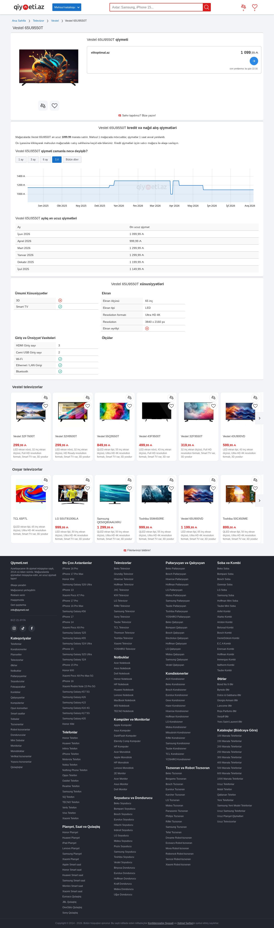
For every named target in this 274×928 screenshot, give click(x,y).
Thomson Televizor (124, 632)
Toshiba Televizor (123, 638)
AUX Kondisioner (175, 679)
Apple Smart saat (71, 864)
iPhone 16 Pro (70, 568)
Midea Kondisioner (176, 727)
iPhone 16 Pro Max (72, 606)
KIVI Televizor (121, 595)
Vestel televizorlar (27, 387)
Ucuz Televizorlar (226, 821)
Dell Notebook (122, 673)
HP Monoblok (121, 762)
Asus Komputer (122, 730)
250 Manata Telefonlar (229, 752)
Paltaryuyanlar (18, 676)
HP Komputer (121, 746)
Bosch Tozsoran (174, 784)
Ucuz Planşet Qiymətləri (230, 816)
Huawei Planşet (71, 837)
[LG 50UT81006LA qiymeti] (73, 494)
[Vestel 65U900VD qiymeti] (199, 494)
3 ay (33, 159)
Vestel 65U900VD (192, 518)
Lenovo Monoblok (124, 768)
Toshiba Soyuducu (124, 857)
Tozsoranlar (17, 724)
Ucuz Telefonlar (225, 784)
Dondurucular (18, 735)
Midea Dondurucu (124, 889)
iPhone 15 (68, 649)
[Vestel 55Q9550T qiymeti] (115, 412)
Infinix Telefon (69, 748)
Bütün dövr (72, 159)
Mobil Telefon (224, 789)
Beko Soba (223, 568)
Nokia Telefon (69, 764)
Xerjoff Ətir (223, 716)
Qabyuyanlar (18, 697)
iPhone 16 (68, 681)
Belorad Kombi (225, 627)
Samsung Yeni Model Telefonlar (234, 805)
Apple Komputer (123, 725)
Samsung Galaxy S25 (74, 632)
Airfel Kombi (223, 611)
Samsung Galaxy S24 (74, 659)
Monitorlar (16, 745)
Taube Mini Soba (226, 606)
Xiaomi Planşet (70, 859)
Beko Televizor (122, 568)
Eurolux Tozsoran (175, 789)
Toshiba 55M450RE (151, 518)
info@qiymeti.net (20, 610)
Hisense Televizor (123, 579)
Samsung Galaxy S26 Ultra (77, 584)
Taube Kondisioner (176, 748)
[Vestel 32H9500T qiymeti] (73, 412)
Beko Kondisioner (175, 684)
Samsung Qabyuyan (177, 659)
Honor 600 (68, 670)
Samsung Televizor (124, 611)
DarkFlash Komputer (125, 735)
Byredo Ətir (223, 689)
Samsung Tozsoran (176, 827)
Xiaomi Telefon (70, 818)
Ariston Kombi (224, 622)
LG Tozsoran (173, 800)
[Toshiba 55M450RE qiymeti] (157, 494)
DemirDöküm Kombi (228, 638)
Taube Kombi (224, 670)
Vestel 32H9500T (66, 436)
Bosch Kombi (224, 632)
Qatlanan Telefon (226, 794)
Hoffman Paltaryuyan (177, 584)
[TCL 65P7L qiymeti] (31, 494)
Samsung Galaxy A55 (74, 638)
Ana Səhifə (19, 20)
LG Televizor (121, 600)
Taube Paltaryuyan (176, 606)
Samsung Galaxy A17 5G (76, 713)
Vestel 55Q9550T (108, 436)
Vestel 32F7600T (24, 436)
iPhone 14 (68, 622)
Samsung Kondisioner (178, 743)
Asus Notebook (122, 668)
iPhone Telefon (70, 754)
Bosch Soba (223, 579)
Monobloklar (17, 751)
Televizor (38, 20)
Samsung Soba (225, 595)
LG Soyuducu (121, 835)
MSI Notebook (121, 705)
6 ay (45, 159)
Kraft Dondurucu (123, 883)
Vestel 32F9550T (192, 436)
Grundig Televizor (123, 574)
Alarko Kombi (224, 616)
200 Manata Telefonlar (229, 746)
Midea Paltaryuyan (176, 595)
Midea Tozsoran (174, 805)
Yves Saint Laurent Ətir (229, 721)
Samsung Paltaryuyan (178, 600)
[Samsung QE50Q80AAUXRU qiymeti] (115, 494)
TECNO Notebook (124, 711)
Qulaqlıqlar (17, 767)
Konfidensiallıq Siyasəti (161, 923)
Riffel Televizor (122, 606)
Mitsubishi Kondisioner (178, 732)
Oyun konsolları (19, 708)
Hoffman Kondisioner (177, 716)
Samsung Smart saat (73, 880)
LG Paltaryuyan (174, 590)
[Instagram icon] (14, 628)
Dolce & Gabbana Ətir (229, 695)
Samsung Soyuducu (125, 851)
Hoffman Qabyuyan (176, 643)
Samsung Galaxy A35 (74, 718)
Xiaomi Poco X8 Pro (73, 627)
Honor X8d (68, 724)
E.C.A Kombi (224, 643)
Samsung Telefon (71, 791)
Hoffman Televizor (124, 584)
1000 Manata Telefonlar (230, 778)
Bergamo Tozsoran (176, 778)
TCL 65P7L (20, 518)
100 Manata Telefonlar (229, 735)
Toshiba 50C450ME (235, 518)
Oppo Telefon (69, 775)
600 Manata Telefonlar (229, 773)
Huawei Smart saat (72, 875)
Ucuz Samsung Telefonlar (231, 811)
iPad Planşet (69, 843)
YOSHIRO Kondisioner (178, 759)
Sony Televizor (122, 616)
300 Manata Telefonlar (229, 757)
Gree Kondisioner (175, 700)
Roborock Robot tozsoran (180, 853)
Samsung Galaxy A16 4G (76, 708)
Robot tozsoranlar (20, 729)
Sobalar (15, 719)
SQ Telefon (68, 797)
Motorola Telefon (71, 759)
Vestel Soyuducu (123, 862)
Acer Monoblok (122, 752)
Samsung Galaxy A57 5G (76, 691)
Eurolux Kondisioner (177, 695)
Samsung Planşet (72, 853)
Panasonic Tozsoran (177, 811)
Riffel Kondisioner (175, 738)
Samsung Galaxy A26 (74, 697)
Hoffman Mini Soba (227, 600)
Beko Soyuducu (122, 803)
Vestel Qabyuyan (175, 665)
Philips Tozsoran (175, 816)
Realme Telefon (71, 786)
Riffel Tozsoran (174, 821)
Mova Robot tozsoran (177, 848)
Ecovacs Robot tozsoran (179, 843)
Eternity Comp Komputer (127, 741)
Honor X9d (68, 579)
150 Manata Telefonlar (229, 741)
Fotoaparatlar (18, 686)
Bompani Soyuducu (124, 808)
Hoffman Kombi (225, 654)
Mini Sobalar (17, 740)
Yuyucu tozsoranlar (21, 761)
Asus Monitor (121, 784)
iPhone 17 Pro (70, 600)
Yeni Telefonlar (225, 800)
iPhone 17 (68, 616)
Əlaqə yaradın (18, 585)
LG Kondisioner (174, 721)
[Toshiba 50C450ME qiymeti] (240, 494)
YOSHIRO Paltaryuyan (178, 616)
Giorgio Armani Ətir (227, 700)
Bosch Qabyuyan (175, 632)
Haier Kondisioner (176, 705)
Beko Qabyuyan (174, 622)
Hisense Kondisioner (177, 711)
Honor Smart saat (71, 869)
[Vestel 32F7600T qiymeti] (31, 412)
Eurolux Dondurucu (124, 873)
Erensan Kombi (225, 649)
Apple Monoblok (123, 757)
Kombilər (15, 692)
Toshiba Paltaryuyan (177, 611)
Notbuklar (16, 670)
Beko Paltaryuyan (175, 568)
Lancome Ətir (224, 705)
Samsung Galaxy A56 (74, 611)
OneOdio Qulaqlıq (72, 907)
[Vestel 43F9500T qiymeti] (157, 412)
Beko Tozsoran (174, 773)
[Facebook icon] (31, 628)
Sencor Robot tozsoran (178, 859)
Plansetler (16, 654)
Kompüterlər (17, 703)
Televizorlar (17, 660)
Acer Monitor (121, 778)
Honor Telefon (70, 738)
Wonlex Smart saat (72, 886)
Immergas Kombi (226, 659)
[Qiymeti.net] (29, 9)
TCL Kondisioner (175, 754)
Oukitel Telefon (70, 780)
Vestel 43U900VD (234, 436)
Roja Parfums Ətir (226, 711)
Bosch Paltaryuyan (176, 574)
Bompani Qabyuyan (176, 627)
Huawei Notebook (124, 689)
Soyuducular (17, 681)
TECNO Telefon (70, 802)
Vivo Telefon (69, 813)
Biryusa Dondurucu (124, 867)
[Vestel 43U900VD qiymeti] (240, 412)
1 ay (20, 159)
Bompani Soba (225, 574)
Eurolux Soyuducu (124, 819)
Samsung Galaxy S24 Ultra (77, 643)
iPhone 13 (68, 590)
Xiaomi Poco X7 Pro (73, 595)
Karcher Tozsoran (175, 794)
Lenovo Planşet (70, 848)
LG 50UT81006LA (66, 518)
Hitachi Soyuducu (123, 825)
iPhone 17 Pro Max (72, 574)
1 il (57, 159)
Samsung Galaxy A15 (74, 702)
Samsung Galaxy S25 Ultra (77, 654)
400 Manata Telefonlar (229, 762)
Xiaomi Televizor (123, 643)
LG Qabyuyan (173, 649)
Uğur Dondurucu (123, 894)
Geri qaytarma (18, 605)
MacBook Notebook (124, 700)
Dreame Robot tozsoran (179, 837)
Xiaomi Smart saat (72, 891)
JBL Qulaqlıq (69, 902)
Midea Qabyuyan (175, 654)
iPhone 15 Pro (70, 665)
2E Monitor (120, 773)
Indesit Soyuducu (123, 830)
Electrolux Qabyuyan (177, 638)
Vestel (55, 20)
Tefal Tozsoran (174, 832)
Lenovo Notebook (123, 695)
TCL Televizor (121, 627)
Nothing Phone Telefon (74, 770)
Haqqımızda (17, 600)
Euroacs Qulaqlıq (71, 896)
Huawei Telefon (70, 743)
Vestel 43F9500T (150, 436)
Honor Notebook (123, 679)
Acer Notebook (122, 663)
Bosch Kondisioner (176, 689)
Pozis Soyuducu (123, 846)
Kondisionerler (19, 649)
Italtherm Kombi (225, 665)
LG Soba (222, 590)
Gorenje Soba (224, 584)
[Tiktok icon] (22, 628)
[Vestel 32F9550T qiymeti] (199, 412)
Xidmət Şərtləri (185, 923)
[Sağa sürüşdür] (259, 418)
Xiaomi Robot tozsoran (178, 864)
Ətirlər (14, 665)
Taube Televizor (122, 622)
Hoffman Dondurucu (125, 878)
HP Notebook (121, 684)
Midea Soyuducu (123, 841)
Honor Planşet (70, 832)
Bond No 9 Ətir (225, 684)
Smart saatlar (18, 713)
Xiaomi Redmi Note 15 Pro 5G (78, 686)
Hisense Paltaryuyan (177, 579)
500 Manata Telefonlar (229, 768)
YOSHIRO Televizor (124, 649)
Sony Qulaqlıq (70, 912)
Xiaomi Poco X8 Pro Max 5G (77, 675)
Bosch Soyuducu (123, 814)
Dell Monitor (120, 789)
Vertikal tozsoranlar (21, 756)
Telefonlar (16, 644)
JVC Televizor (121, 590)
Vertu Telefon (69, 807)
